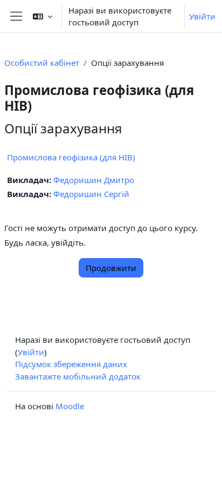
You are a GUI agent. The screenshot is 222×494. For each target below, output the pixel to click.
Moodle (70, 406)
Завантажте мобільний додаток (78, 376)
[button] (42, 16)
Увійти (202, 16)
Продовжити (111, 267)
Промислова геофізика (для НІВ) (71, 157)
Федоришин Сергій (91, 193)
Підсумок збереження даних (71, 363)
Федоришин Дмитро (93, 179)
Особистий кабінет (41, 62)
